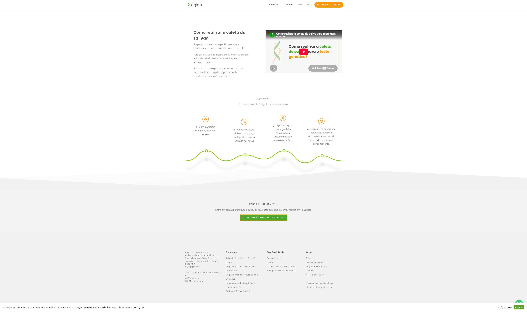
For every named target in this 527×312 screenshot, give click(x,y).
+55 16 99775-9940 (315, 275)
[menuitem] (274, 4)
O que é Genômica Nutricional (281, 266)
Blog (308, 258)
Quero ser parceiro (275, 258)
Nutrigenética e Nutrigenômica (281, 270)
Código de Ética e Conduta (239, 291)
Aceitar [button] (518, 307)
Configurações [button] (504, 307)
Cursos (270, 262)
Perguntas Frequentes (316, 266)
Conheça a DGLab (314, 262)
